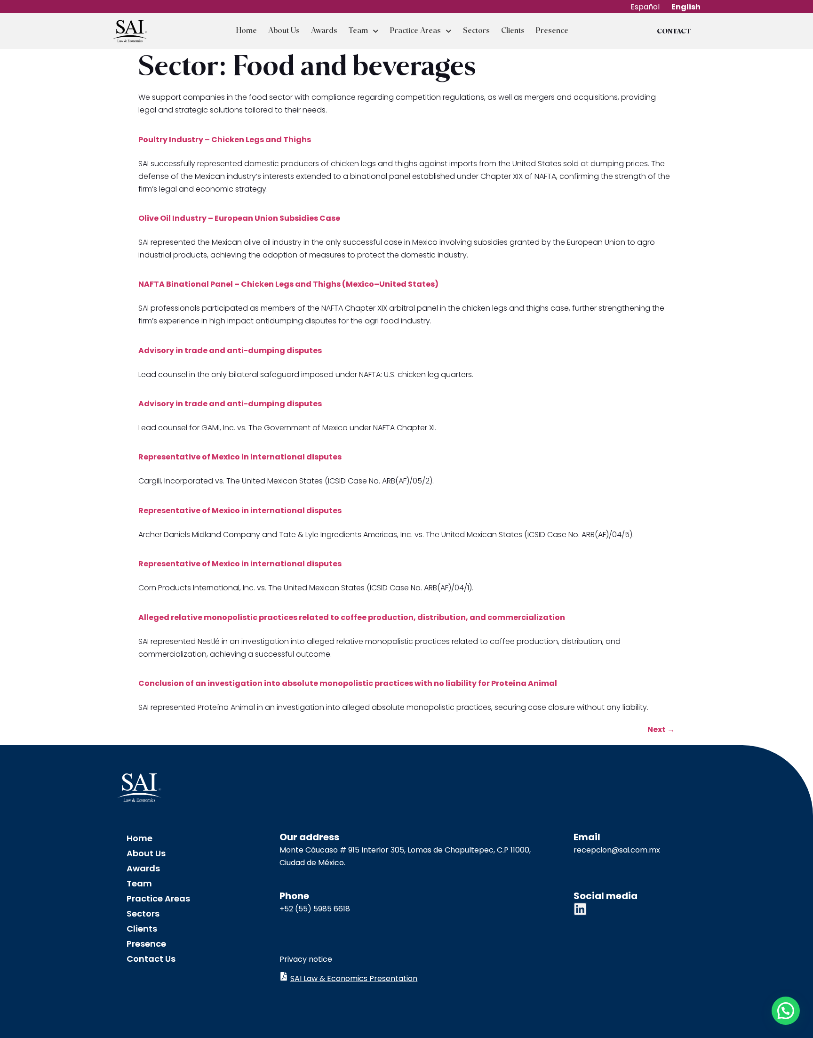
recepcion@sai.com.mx (617, 850)
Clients (513, 30)
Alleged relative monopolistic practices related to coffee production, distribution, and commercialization (351, 617)
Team (358, 30)
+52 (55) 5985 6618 (314, 908)
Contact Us (151, 959)
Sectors (476, 30)
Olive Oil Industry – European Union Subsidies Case (239, 218)
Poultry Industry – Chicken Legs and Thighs (224, 139)
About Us (284, 30)
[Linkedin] (580, 909)
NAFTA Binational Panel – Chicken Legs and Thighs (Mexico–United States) (288, 284)
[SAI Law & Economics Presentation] (283, 976)
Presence (552, 30)
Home (246, 30)
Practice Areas (415, 30)
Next (661, 729)
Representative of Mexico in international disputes (240, 456)
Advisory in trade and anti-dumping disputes (230, 350)
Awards (324, 30)
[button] (786, 1011)
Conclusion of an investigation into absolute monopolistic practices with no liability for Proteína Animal (347, 683)
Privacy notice (305, 959)
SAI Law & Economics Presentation (353, 978)
